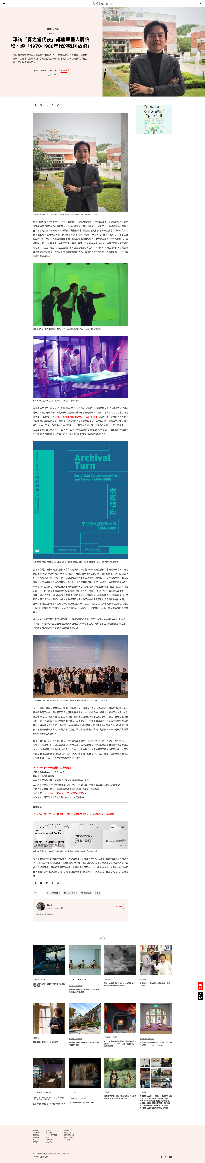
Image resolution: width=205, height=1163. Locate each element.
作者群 (35, 1142)
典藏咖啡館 (67, 1133)
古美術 (48, 1130)
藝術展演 (36, 980)
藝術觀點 (43, 980)
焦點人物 (51, 33)
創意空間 (67, 1140)
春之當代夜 (86, 892)
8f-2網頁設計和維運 (40, 1157)
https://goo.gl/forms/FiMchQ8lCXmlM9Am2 (66, 793)
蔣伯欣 (97, 892)
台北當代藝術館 (53, 892)
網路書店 (67, 1130)
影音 (47, 1137)
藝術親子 (49, 1133)
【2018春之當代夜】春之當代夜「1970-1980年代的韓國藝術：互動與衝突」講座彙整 (73, 814)
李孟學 (50, 905)
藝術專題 (39, 1099)
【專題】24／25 (74, 1098)
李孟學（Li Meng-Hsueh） (46, 71)
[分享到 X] (52, 104)
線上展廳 (49, 1142)
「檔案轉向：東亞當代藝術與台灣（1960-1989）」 (74, 416)
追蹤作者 (64, 70)
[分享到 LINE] (41, 104)
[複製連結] (58, 104)
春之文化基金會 (70, 892)
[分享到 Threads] (46, 104)
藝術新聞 (107, 979)
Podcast (49, 1140)
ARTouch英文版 (51, 1135)
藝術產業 (36, 1137)
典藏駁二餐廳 (68, 1137)
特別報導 (72, 985)
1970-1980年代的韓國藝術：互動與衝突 (52, 767)
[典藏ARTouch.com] (102, 4)
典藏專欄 (36, 1133)
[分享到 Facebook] (35, 104)
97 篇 (61, 908)
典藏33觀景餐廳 (69, 1135)
